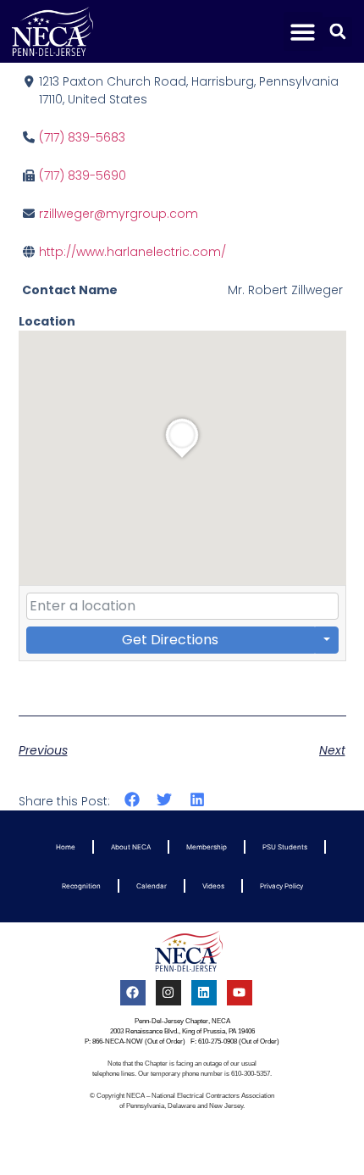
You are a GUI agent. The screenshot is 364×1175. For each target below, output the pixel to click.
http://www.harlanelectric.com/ (132, 251)
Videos (213, 886)
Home (65, 847)
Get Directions (170, 639)
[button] (303, 32)
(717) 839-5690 (82, 175)
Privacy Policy (281, 886)
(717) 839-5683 (82, 137)
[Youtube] (239, 992)
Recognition (81, 886)
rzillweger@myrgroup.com (118, 213)
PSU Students (284, 847)
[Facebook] (133, 992)
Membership (206, 847)
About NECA (131, 847)
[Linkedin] (204, 992)
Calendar (151, 886)
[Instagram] (168, 992)
